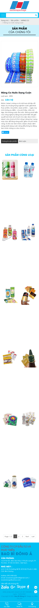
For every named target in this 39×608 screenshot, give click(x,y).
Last (33, 536)
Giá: (2, 100)
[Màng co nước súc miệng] (10, 170)
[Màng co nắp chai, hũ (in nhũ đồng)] (29, 295)
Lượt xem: (4, 96)
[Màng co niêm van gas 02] (29, 483)
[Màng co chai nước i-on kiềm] (29, 170)
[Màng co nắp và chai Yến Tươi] (10, 483)
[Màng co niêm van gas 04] (10, 420)
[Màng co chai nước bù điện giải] (10, 232)
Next (27, 536)
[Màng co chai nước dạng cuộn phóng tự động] (29, 232)
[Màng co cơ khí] (10, 357)
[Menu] (3, 15)
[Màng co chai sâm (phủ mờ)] (29, 420)
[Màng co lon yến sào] (10, 295)
